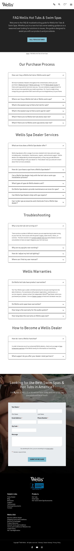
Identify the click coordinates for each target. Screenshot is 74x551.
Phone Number (43, 418)
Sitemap (40, 542)
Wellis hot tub (23, 85)
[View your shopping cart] (64, 4)
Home (27, 53)
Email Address (17, 418)
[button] (71, 4)
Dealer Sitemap (48, 542)
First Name (15, 414)
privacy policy (49, 448)
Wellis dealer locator (51, 85)
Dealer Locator (36, 296)
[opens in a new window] (32, 547)
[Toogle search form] (59, 4)
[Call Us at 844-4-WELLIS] (54, 4)
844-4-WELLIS (22, 393)
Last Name (41, 414)
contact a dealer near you (39, 238)
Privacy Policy (57, 542)
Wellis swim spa (34, 85)
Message (15, 434)
